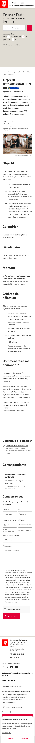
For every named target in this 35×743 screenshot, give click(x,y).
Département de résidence (11, 535)
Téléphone (21, 520)
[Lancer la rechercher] (29, 28)
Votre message (8, 546)
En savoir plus (6, 733)
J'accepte (25, 739)
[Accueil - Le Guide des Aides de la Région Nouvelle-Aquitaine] (4, 4)
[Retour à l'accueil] (5, 642)
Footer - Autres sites (8, 680)
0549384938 (8, 484)
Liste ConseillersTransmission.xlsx (17, 446)
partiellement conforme (16, 686)
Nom (20, 509)
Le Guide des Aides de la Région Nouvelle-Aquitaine (16, 674)
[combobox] (14, 28)
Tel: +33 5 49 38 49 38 (17, 654)
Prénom (6, 509)
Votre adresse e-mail (10, 520)
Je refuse (11, 739)
